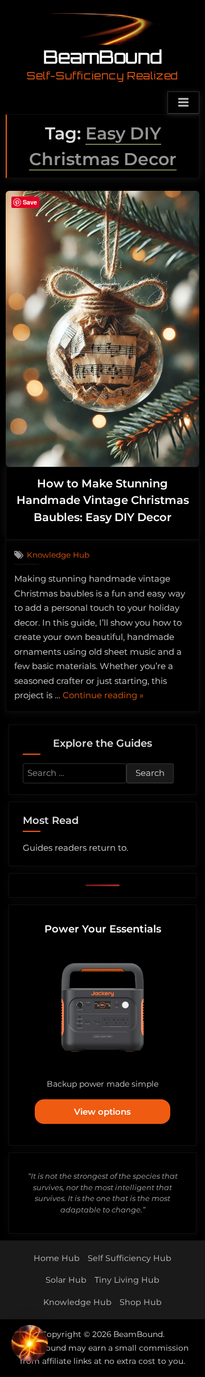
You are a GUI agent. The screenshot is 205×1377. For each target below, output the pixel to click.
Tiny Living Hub (127, 1280)
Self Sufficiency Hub (129, 1258)
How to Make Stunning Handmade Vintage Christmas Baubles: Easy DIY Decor (103, 500)
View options (102, 1111)
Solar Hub (66, 1280)
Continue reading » (103, 696)
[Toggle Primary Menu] (183, 102)
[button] (29, 1345)
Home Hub (57, 1258)
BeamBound (102, 56)
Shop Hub (141, 1302)
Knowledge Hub (58, 554)
